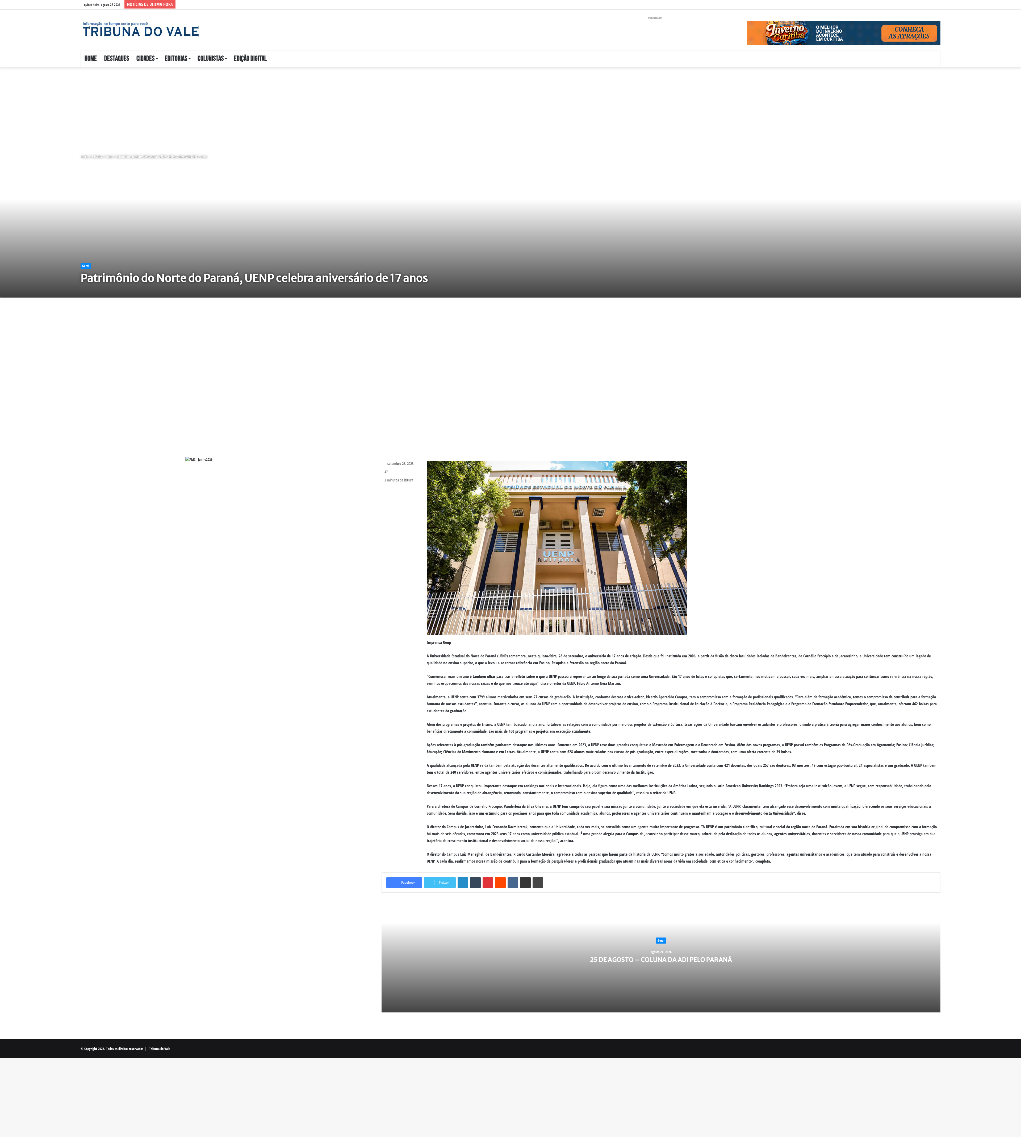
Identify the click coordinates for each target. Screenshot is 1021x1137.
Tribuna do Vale (159, 1048)
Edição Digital (250, 59)
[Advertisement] (159, 106)
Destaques (116, 59)
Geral (109, 156)
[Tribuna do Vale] (140, 29)
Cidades (145, 59)
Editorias (176, 59)
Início (85, 156)
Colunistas (211, 59)
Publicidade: (655, 18)
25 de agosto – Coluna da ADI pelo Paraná (661, 959)
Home (91, 59)
